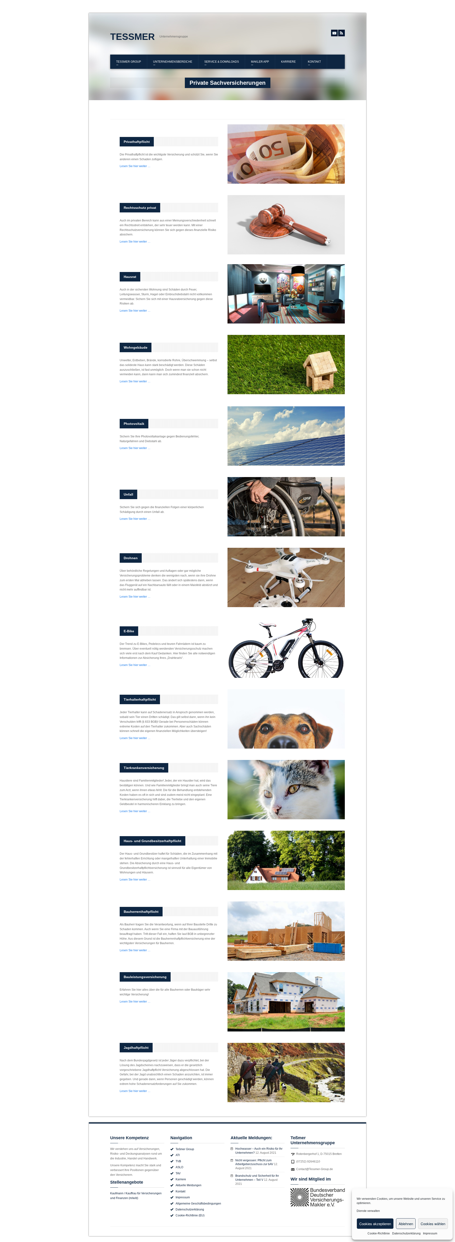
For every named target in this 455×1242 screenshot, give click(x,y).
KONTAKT (314, 61)
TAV (178, 1173)
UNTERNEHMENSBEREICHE (172, 61)
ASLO (179, 1167)
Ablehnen (406, 1223)
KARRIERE (288, 61)
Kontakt (180, 1191)
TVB (178, 1161)
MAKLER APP (260, 61)
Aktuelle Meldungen (188, 1185)
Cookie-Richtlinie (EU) (190, 1215)
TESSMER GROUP (128, 61)
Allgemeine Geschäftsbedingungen (198, 1203)
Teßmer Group (185, 1149)
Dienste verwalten (368, 1211)
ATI (178, 1155)
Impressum (430, 1233)
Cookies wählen (433, 1223)
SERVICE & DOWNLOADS (221, 61)
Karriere (181, 1179)
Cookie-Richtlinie (379, 1233)
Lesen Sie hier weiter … (135, 166)
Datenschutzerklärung (406, 1233)
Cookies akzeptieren (375, 1223)
